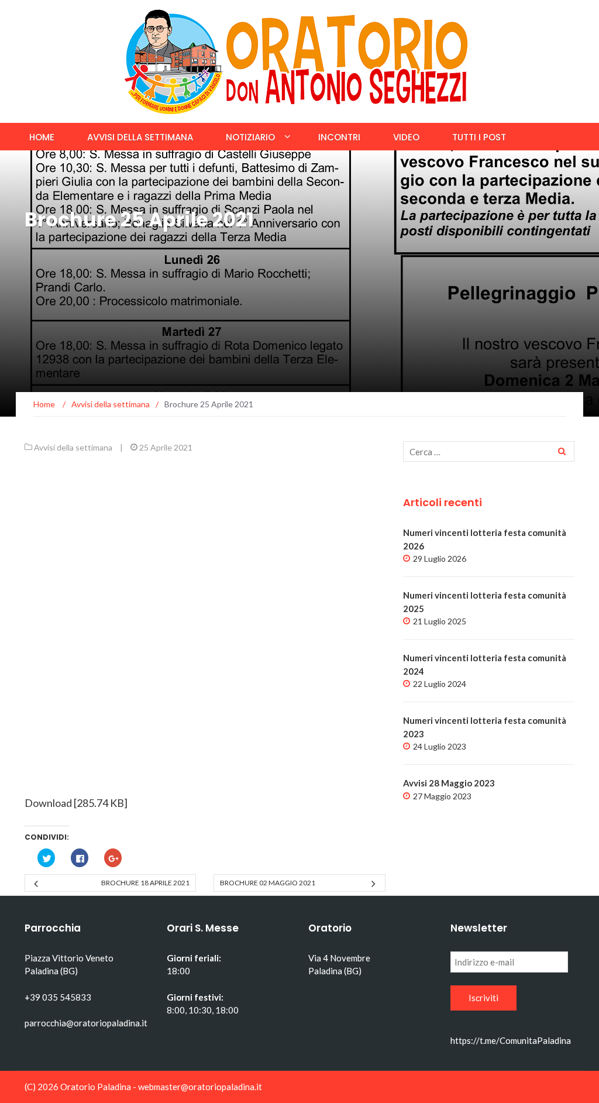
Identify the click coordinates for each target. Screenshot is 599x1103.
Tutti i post (479, 137)
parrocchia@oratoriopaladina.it (86, 1023)
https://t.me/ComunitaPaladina (510, 1040)
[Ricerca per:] (488, 451)
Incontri (339, 137)
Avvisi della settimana (140, 137)
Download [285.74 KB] (76, 802)
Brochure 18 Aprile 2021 (145, 882)
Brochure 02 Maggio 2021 (267, 882)
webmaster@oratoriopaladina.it (200, 1086)
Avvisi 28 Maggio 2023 (449, 783)
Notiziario (250, 137)
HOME (41, 137)
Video (406, 137)
